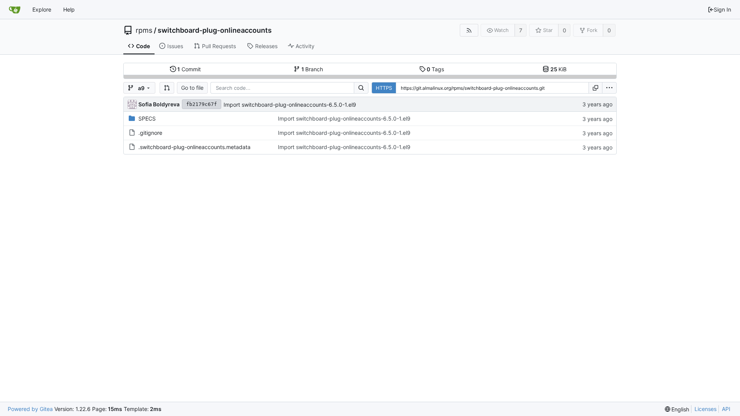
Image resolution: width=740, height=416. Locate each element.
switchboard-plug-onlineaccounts (215, 30)
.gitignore (150, 132)
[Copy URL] (595, 88)
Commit (189, 69)
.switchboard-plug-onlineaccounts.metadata (194, 147)
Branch (312, 69)
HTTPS (384, 88)
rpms (144, 30)
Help (69, 9)
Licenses (705, 409)
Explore (41, 9)
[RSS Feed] (469, 30)
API (726, 409)
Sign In (722, 9)
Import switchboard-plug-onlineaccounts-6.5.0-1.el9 (290, 104)
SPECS (147, 118)
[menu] (609, 88)
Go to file (192, 87)
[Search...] (361, 88)
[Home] (14, 10)
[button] (167, 88)
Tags (435, 69)
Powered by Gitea (30, 409)
